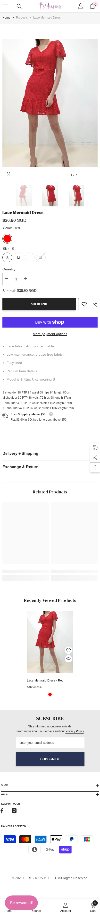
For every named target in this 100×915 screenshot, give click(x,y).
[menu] (5, 6)
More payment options (50, 334)
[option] (50, 103)
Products (22, 17)
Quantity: (9, 269)
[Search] (19, 6)
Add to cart (39, 304)
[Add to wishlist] (68, 650)
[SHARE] (94, 304)
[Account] (80, 6)
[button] (84, 175)
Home (6, 17)
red (50, 694)
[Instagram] (14, 810)
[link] (84, 304)
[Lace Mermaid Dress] (50, 642)
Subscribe (50, 759)
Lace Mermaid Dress (45, 680)
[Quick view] (68, 658)
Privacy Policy (75, 731)
